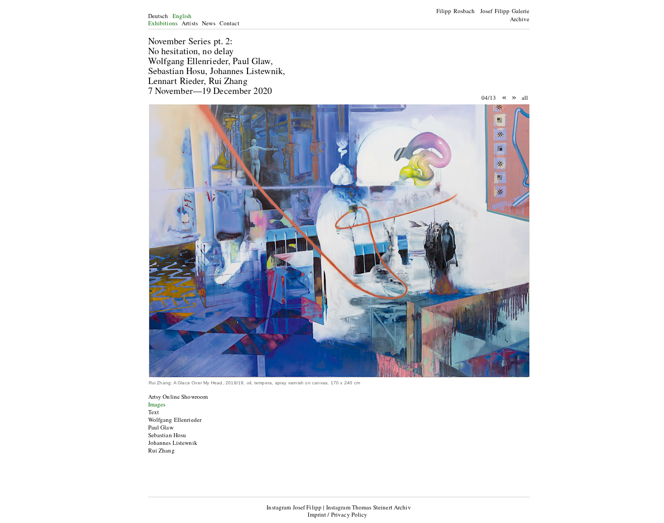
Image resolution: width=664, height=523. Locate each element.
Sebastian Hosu (167, 435)
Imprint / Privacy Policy (337, 514)
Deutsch (158, 16)
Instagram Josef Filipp (294, 507)
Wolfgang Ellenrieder (175, 420)
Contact (229, 23)
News (208, 23)
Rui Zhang (161, 450)
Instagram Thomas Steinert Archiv (368, 507)
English (182, 16)
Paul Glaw (160, 427)
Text (153, 412)
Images (157, 404)
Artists (190, 23)
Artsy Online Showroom (178, 396)
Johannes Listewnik (172, 443)
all (525, 97)
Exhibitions (163, 23)
